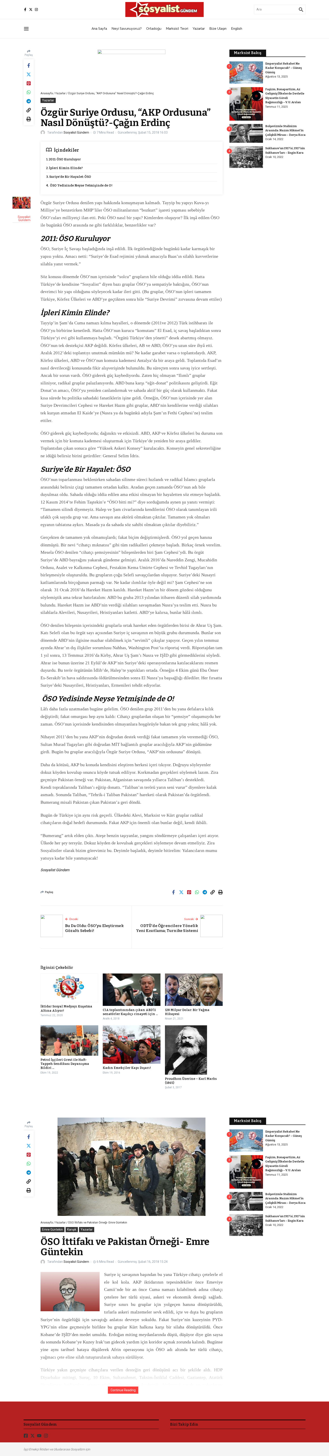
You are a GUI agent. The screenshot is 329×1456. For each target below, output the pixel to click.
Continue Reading (123, 1390)
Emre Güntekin (52, 1229)
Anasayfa (47, 93)
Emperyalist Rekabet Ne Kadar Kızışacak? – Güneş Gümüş (283, 68)
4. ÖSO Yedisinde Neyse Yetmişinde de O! (79, 185)
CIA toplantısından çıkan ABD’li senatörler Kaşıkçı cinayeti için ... (130, 1012)
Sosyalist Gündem (76, 132)
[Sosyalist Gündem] (21, 203)
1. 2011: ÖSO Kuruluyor (63, 159)
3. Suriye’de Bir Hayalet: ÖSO (68, 177)
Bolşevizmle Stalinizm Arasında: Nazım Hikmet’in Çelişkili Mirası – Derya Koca (285, 130)
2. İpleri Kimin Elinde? (64, 168)
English (236, 29)
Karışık (71, 1229)
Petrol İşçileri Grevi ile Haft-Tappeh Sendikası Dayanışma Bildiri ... (65, 1064)
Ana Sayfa (99, 29)
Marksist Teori (177, 29)
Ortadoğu (153, 29)
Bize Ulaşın (217, 29)
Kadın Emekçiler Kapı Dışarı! (127, 1068)
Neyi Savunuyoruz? (126, 29)
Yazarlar (199, 29)
